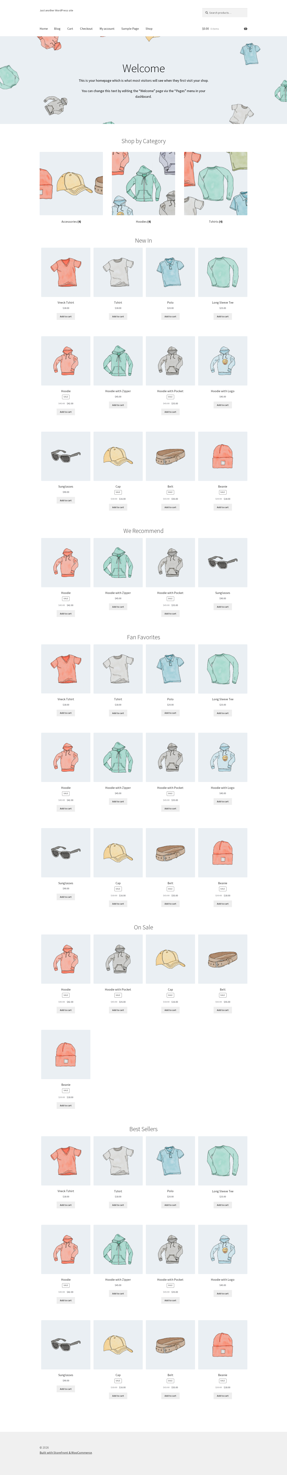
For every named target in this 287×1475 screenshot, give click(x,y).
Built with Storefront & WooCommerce (66, 1452)
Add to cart (66, 316)
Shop (149, 28)
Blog (57, 28)
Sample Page (130, 28)
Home (44, 28)
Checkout (86, 28)
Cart (70, 28)
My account (107, 28)
